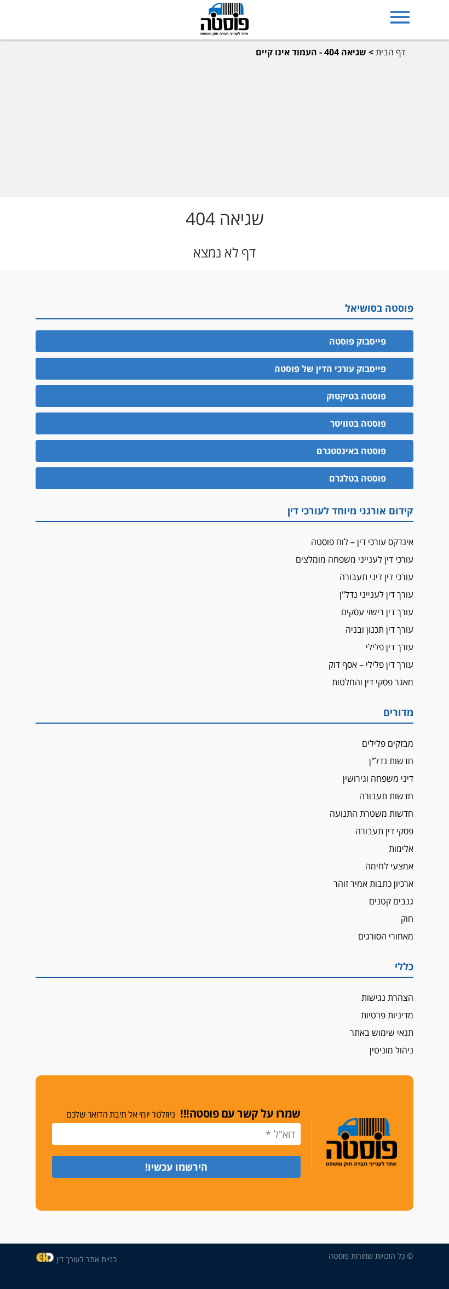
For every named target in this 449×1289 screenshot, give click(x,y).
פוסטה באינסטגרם (351, 451)
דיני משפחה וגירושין (378, 778)
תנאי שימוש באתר (381, 1033)
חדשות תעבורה (386, 796)
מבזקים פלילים (387, 743)
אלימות (401, 849)
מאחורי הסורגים (385, 936)
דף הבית (390, 52)
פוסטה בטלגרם (357, 478)
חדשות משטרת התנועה (371, 813)
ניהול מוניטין (391, 1050)
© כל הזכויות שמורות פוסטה (371, 1256)
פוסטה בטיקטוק (356, 396)
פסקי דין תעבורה (384, 831)
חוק (407, 919)
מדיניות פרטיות (387, 1015)
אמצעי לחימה (389, 866)
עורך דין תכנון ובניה (379, 629)
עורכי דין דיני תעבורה (376, 577)
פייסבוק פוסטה (357, 341)
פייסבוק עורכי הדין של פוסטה (330, 369)
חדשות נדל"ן (391, 761)
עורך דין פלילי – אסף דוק (371, 664)
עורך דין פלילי (389, 647)
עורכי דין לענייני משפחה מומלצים (354, 559)
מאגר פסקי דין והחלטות (372, 682)
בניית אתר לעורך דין (86, 1259)
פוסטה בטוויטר (358, 423)
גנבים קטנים (391, 901)
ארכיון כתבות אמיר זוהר (373, 884)
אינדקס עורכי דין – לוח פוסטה (362, 542)
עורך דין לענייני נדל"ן (376, 594)
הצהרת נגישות (387, 998)
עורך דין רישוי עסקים (377, 612)
